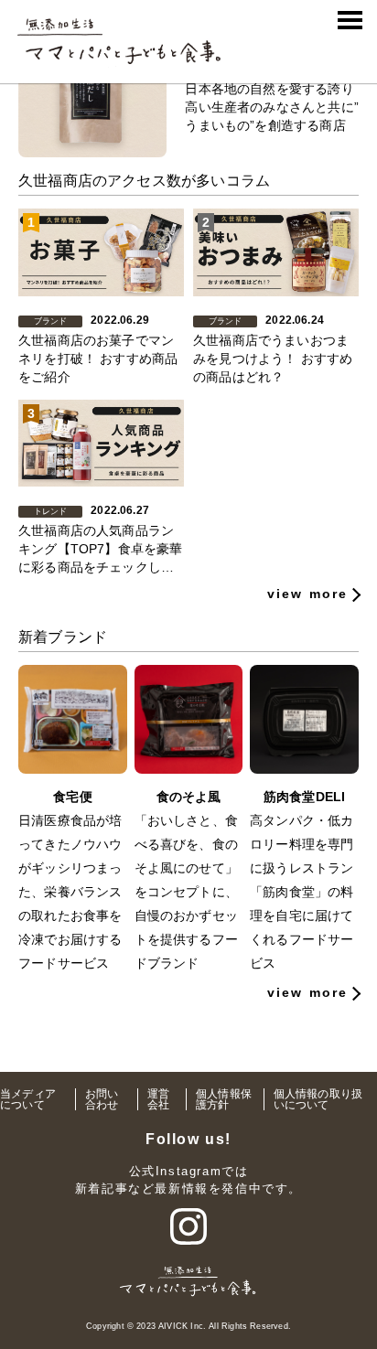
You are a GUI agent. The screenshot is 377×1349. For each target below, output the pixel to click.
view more (307, 593)
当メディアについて (28, 1099)
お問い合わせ (102, 1099)
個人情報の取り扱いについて (318, 1099)
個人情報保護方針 (224, 1099)
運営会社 (158, 1099)
